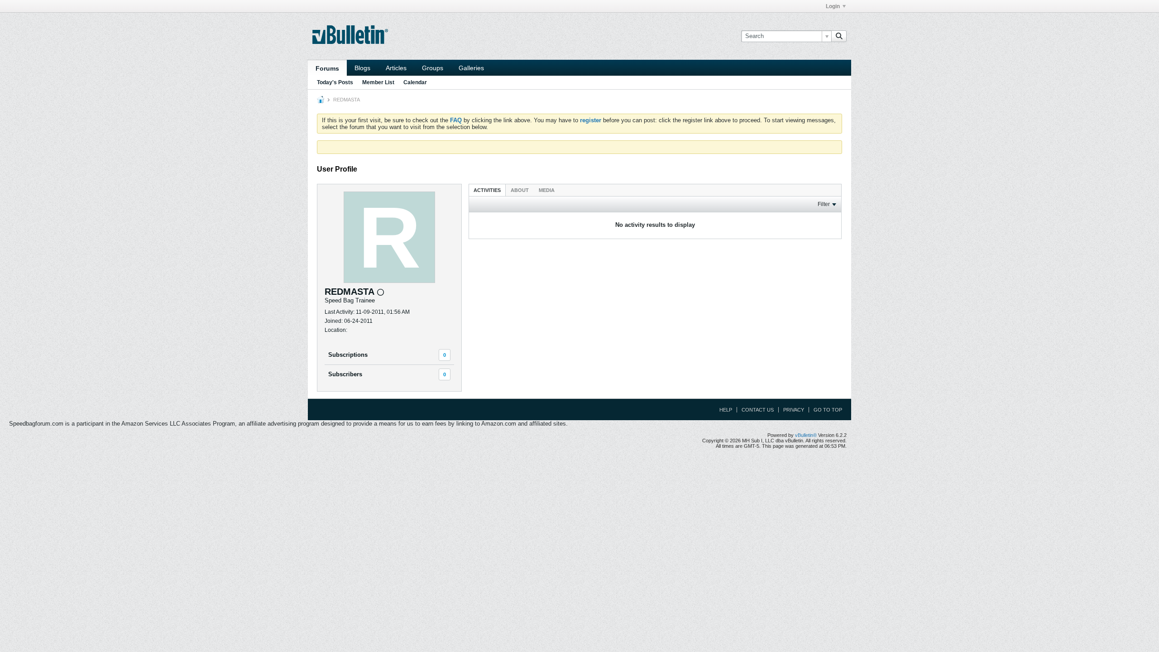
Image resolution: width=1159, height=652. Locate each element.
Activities (487, 190)
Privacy (793, 409)
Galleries (471, 68)
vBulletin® (806, 435)
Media (547, 190)
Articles (396, 68)
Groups (432, 68)
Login (833, 6)
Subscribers (345, 374)
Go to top (828, 409)
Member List (378, 82)
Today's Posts (335, 82)
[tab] (487, 190)
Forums (327, 68)
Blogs (362, 68)
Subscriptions (348, 354)
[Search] (839, 36)
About (520, 190)
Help (725, 409)
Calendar (415, 82)
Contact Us (758, 409)
